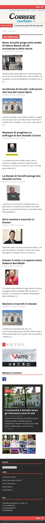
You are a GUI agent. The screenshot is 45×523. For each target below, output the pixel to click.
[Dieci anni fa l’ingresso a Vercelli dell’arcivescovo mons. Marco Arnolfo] (6, 439)
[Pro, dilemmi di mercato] (15, 452)
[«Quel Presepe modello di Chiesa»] (15, 439)
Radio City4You (7, 487)
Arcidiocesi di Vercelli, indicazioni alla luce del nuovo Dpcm (22, 90)
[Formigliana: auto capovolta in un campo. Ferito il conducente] (6, 452)
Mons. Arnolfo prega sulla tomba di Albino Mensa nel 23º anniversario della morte (22, 45)
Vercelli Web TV (7, 490)
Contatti (33, 10)
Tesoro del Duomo (8, 483)
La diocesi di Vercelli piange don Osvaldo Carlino (21, 177)
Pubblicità (41, 10)
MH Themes (39, 522)
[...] (3, 81)
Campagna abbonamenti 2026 (19, 10)
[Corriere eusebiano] (22, 18)
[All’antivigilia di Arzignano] (32, 446)
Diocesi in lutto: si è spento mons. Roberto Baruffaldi (22, 262)
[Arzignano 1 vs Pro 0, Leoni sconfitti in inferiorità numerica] (6, 446)
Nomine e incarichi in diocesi (19, 303)
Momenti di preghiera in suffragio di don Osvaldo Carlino (21, 134)
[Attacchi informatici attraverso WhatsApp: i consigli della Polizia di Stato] (15, 446)
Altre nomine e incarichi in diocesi (18, 221)
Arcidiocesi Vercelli (8, 477)
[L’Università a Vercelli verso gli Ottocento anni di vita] (22, 406)
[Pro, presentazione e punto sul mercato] (32, 452)
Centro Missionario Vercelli (11, 480)
